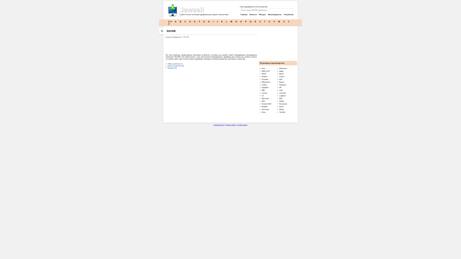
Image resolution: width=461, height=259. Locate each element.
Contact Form (219, 125)
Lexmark (282, 93)
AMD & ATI (266, 71)
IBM (263, 90)
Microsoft (265, 98)
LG (263, 96)
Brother (264, 76)
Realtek (264, 107)
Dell (280, 79)
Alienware (283, 68)
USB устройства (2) (175, 64)
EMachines (266, 82)
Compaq (265, 79)
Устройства (289, 14)
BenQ (281, 74)
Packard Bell (266, 104)
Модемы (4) (172, 68)
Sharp (281, 109)
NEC (263, 101)
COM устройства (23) (175, 66)
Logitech (282, 96)
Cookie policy (242, 125)
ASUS (264, 74)
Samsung (265, 109)
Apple (281, 71)
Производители (275, 14)
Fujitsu (264, 85)
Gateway (282, 85)
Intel (280, 90)
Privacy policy (231, 125)
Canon (281, 76)
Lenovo (264, 93)
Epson (281, 82)
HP (280, 87)
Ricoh (281, 107)
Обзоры (262, 14)
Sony (264, 112)
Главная (243, 14)
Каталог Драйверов (173, 37)
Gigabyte (265, 87)
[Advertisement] (209, 45)
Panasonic (283, 104)
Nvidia (281, 101)
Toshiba (282, 112)
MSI (280, 98)
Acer (263, 68)
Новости (253, 14)
